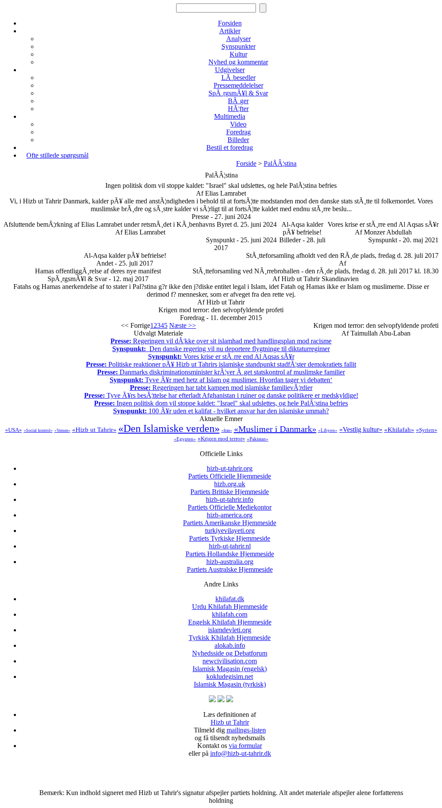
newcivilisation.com (230, 664)
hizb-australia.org (230, 565)
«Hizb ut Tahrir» (94, 429)
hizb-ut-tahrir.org (229, 472)
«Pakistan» (257, 438)
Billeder (238, 139)
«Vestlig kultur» (360, 429)
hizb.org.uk (229, 487)
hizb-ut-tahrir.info (230, 503)
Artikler (229, 31)
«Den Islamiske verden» (169, 428)
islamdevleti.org (230, 633)
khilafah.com (230, 618)
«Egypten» (185, 438)
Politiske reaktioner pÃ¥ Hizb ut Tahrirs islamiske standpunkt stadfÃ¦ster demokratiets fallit (221, 364)
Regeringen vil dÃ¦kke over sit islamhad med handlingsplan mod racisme (221, 341)
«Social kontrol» (38, 430)
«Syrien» (426, 430)
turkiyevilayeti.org (229, 534)
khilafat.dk (230, 602)
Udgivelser (230, 69)
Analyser (238, 38)
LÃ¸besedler (238, 77)
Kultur (238, 54)
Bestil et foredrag (229, 147)
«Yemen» (62, 430)
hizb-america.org (229, 518)
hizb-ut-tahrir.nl (230, 550)
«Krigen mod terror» (221, 438)
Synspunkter (238, 46)
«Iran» (226, 430)
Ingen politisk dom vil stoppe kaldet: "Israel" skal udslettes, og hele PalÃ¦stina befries (221, 403)
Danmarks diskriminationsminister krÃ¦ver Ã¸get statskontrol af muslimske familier (221, 372)
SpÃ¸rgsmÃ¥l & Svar (238, 93)
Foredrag (238, 132)
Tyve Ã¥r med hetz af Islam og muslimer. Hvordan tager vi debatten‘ (221, 379)
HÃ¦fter (238, 108)
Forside (246, 163)
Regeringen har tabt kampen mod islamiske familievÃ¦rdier (221, 387)
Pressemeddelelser (238, 85)
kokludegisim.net (230, 680)
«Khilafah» (399, 429)
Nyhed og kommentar (238, 62)
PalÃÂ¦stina (280, 163)
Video (238, 124)
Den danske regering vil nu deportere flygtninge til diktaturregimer (221, 348)
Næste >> (182, 325)
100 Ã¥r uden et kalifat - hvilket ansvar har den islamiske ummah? (221, 411)
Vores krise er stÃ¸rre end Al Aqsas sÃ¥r (221, 356)
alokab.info (229, 649)
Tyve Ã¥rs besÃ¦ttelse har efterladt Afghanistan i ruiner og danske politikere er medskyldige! (221, 395)
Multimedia (229, 116)
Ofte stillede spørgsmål (57, 155)
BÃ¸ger (238, 101)
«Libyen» (328, 430)
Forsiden (230, 23)
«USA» (13, 430)
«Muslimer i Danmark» (275, 429)
